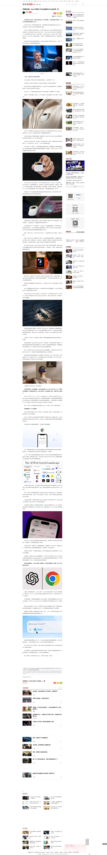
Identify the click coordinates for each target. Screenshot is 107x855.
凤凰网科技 (78, 194)
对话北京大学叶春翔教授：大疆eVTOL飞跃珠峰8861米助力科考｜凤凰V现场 (75, 177)
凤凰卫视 (35, 1)
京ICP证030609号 (76, 852)
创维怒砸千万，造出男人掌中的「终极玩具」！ (33, 681)
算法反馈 (60, 687)
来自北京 (32, 13)
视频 (29, 1)
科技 (54, 1)
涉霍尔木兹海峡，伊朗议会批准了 (41, 698)
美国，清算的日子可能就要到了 (40, 737)
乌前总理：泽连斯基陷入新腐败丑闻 (42, 745)
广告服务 (47, 852)
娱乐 (41, 1)
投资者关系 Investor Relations (39, 852)
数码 (69, 1)
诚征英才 (51, 852)
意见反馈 (65, 852)
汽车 (49, 1)
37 (61, 702)
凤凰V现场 (69, 158)
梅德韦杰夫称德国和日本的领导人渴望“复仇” (44, 773)
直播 (32, 1)
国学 (67, 1)
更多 (72, 1)
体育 (43, 1)
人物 (37, 4)
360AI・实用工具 (57, 16)
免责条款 (61, 852)
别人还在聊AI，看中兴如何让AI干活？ (74, 180)
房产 (51, 1)
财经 (38, 1)
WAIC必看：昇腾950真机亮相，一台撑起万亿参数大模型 (75, 173)
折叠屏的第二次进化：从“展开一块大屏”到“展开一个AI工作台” (75, 183)
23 (61, 748)
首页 (24, 1)
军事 (56, 1)
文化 (59, 1)
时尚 (46, 1)
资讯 (26, 1)
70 (61, 777)
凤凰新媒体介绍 (30, 852)
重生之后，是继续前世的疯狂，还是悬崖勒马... (80, 241)
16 (61, 711)
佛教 (64, 1)
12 (61, 725)
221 (61, 741)
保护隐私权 (56, 852)
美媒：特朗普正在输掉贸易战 (40, 752)
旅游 (62, 1)
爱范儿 (27, 12)
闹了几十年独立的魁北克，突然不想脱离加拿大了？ (45, 759)
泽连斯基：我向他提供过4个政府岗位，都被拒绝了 (45, 691)
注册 (76, 1)
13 (61, 694)
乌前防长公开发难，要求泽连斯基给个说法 (43, 721)
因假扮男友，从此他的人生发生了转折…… (70, 240)
